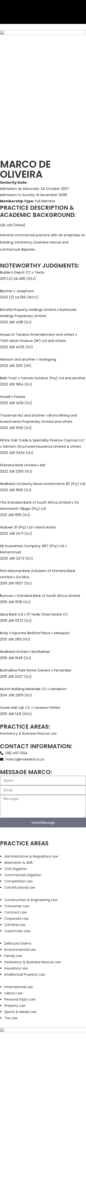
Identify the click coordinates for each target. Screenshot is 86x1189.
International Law (18, 987)
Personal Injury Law (19, 999)
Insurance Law (16, 968)
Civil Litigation (15, 868)
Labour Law (13, 993)
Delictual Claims (17, 943)
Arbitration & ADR (18, 862)
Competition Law (18, 881)
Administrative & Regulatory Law (31, 856)
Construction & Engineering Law (30, 899)
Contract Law (15, 912)
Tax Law (10, 1018)
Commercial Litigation (22, 875)
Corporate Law (16, 918)
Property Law (15, 1005)
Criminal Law (14, 924)
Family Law (13, 955)
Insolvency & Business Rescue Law (28, 733)
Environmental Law (20, 949)
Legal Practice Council (51, 1157)
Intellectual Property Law (24, 974)
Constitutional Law (19, 887)
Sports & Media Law (20, 1011)
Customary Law (17, 931)
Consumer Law (16, 906)
